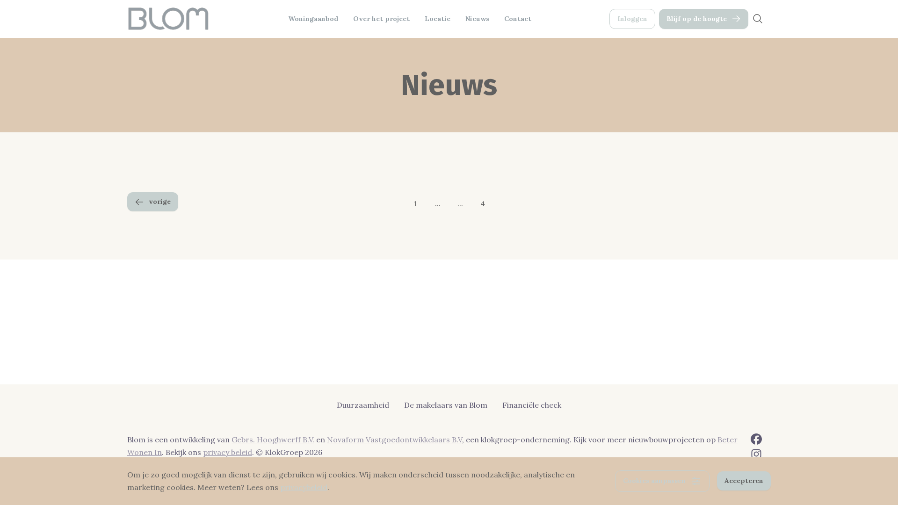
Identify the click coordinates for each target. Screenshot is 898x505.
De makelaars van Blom (445, 405)
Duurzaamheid (363, 405)
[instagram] (756, 454)
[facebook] (756, 439)
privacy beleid (227, 452)
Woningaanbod (313, 18)
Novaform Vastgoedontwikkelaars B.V (394, 439)
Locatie (437, 18)
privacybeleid (303, 487)
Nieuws (477, 18)
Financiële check (531, 405)
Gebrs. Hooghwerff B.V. (273, 439)
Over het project (381, 18)
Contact (517, 18)
